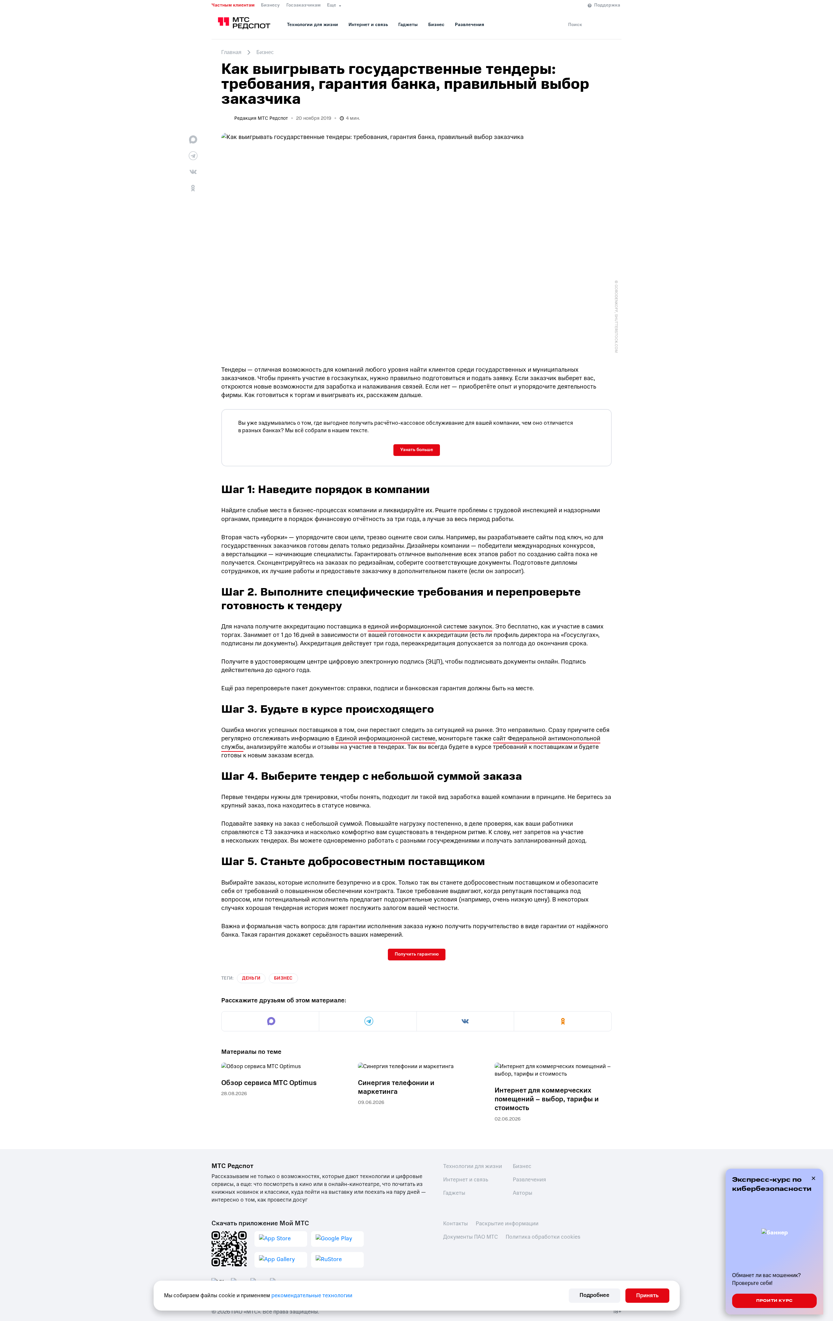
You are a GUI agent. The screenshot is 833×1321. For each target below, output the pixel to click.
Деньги (251, 978)
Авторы (522, 1193)
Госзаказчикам (303, 5)
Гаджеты (408, 24)
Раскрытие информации (507, 1223)
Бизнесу (270, 5)
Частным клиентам (233, 5)
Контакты (455, 1223)
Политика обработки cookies (543, 1237)
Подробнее (594, 1295)
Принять (647, 1295)
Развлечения (469, 24)
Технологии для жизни (312, 24)
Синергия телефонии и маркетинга (396, 1087)
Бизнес (436, 24)
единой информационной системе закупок (430, 626)
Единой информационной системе (385, 738)
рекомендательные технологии (311, 1295)
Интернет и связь (368, 24)
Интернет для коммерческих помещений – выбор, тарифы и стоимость (547, 1099)
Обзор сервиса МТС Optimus (269, 1083)
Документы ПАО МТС (470, 1237)
